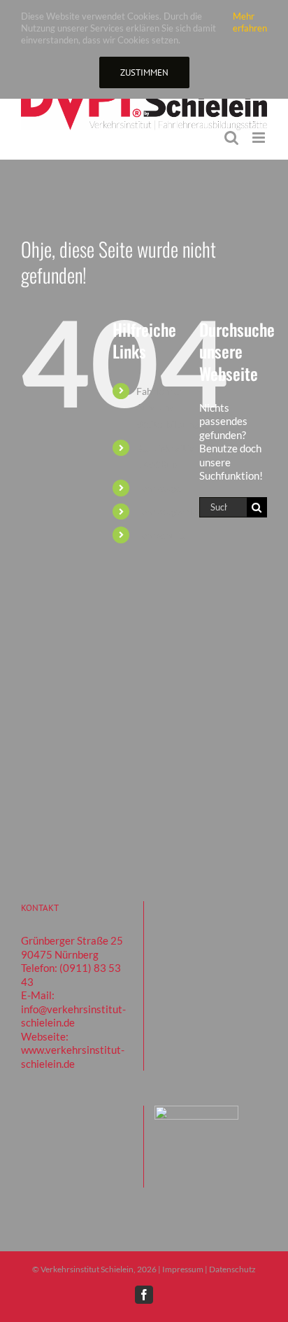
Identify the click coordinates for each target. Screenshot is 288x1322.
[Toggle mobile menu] (259, 137)
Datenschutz (232, 1269)
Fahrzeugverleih (171, 511)
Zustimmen (144, 72)
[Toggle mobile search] (231, 137)
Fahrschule (160, 535)
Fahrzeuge (158, 488)
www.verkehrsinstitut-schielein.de (72, 1056)
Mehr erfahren (250, 22)
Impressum (182, 1269)
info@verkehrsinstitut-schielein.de (73, 1016)
